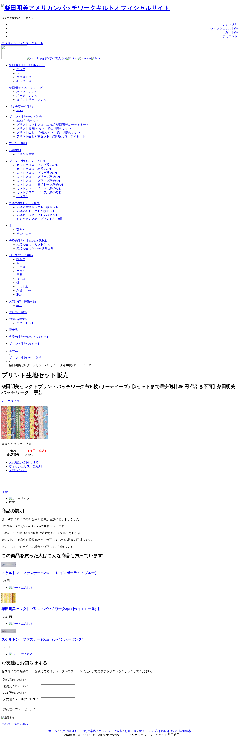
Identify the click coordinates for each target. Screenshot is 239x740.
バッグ (20, 69)
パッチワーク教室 (110, 731)
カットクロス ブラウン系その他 (38, 180)
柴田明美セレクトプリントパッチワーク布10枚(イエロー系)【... (52, 609)
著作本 (20, 229)
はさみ (20, 278)
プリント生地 (18, 143)
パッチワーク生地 (21, 106)
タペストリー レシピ (31, 99)
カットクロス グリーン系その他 (38, 176)
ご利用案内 (88, 731)
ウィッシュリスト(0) (224, 28)
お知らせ (130, 731)
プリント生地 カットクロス (27, 161)
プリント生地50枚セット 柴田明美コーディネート (50, 136)
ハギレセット (25, 323)
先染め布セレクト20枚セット (35, 211)
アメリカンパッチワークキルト (22, 43)
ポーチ (20, 73)
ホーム (13, 350)
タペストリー (25, 77)
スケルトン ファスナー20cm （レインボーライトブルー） (49, 573)
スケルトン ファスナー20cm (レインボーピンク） (43, 639)
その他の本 (23, 233)
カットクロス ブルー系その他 (37, 172)
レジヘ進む (230, 24)
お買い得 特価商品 (24, 301)
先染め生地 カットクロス (34, 244)
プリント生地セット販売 (25, 116)
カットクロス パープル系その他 (38, 192)
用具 (19, 274)
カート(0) (231, 32)
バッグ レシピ (26, 91)
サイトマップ (148, 731)
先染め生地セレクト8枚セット (29, 336)
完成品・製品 (18, 312)
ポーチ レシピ (26, 95)
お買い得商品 (18, 319)
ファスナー (23, 267)
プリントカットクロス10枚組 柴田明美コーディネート (52, 124)
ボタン (20, 270)
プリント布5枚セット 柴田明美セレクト (44, 128)
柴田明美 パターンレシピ (26, 87)
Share (4, 491)
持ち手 (20, 259)
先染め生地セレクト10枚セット (37, 207)
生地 (19, 305)
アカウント (230, 36)
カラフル (22, 196)
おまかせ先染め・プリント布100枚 (39, 218)
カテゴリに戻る (11, 401)
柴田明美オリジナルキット (27, 65)
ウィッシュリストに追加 (25, 466)
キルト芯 (22, 286)
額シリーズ (23, 80)
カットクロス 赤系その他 (34, 168)
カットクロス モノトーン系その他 (40, 184)
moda (19, 110)
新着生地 (15, 150)
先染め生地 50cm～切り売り (35, 248)
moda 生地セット (27, 120)
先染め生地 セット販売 (24, 203)
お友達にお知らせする (24, 462)
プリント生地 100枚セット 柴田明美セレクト (48, 132)
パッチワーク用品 (21, 255)
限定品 (13, 329)
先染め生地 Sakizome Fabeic (28, 240)
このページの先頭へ (14, 724)
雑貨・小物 (23, 290)
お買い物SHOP (69, 731)
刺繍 (19, 294)
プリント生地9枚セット (24, 343)
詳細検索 (185, 731)
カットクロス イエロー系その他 (38, 188)
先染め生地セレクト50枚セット (37, 214)
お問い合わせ (18, 470)
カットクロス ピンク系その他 (37, 164)
